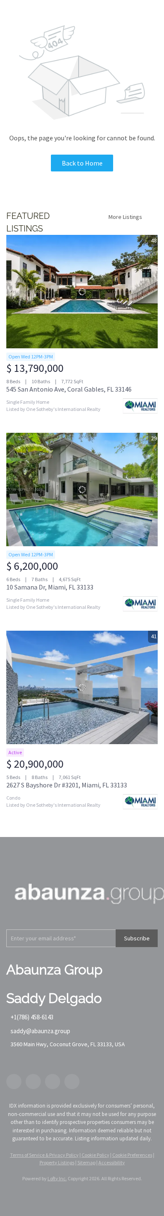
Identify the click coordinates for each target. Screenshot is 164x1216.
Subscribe (137, 938)
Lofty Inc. (57, 1178)
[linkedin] (33, 1081)
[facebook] (13, 1081)
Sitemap (86, 1162)
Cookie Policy (95, 1155)
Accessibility (111, 1162)
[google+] (71, 1081)
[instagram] (52, 1081)
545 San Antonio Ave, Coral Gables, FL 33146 (69, 389)
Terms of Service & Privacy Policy (44, 1155)
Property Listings (57, 1162)
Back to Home (82, 163)
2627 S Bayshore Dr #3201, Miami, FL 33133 (66, 785)
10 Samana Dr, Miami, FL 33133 (49, 587)
